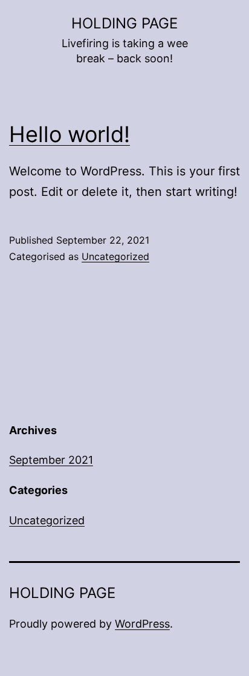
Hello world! (69, 134)
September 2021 (51, 459)
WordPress (142, 623)
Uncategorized (115, 256)
